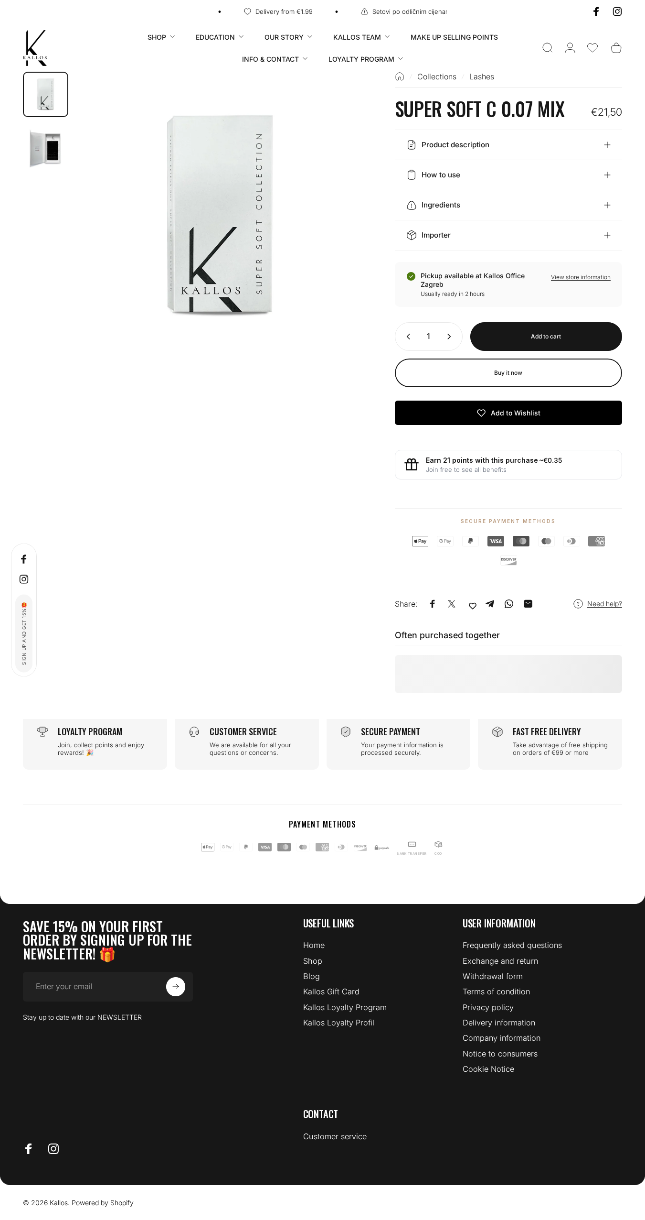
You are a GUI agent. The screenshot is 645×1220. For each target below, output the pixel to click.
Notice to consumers (500, 1053)
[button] (592, 47)
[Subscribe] (175, 986)
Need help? (604, 603)
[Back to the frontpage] (399, 76)
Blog (311, 976)
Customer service (335, 1136)
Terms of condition (496, 991)
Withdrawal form (493, 976)
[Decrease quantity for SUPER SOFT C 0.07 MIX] (406, 336)
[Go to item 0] (45, 94)
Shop (312, 961)
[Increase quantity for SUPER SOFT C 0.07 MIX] (451, 336)
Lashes (481, 76)
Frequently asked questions (512, 945)
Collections (436, 76)
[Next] (339, 232)
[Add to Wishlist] (472, 605)
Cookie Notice (488, 1069)
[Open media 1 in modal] (220, 216)
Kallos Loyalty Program (345, 1007)
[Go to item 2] (45, 147)
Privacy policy (488, 1007)
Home (314, 945)
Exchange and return (500, 961)
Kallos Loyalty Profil (338, 1022)
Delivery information (499, 1022)
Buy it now (508, 372)
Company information (501, 1038)
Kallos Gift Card (331, 991)
